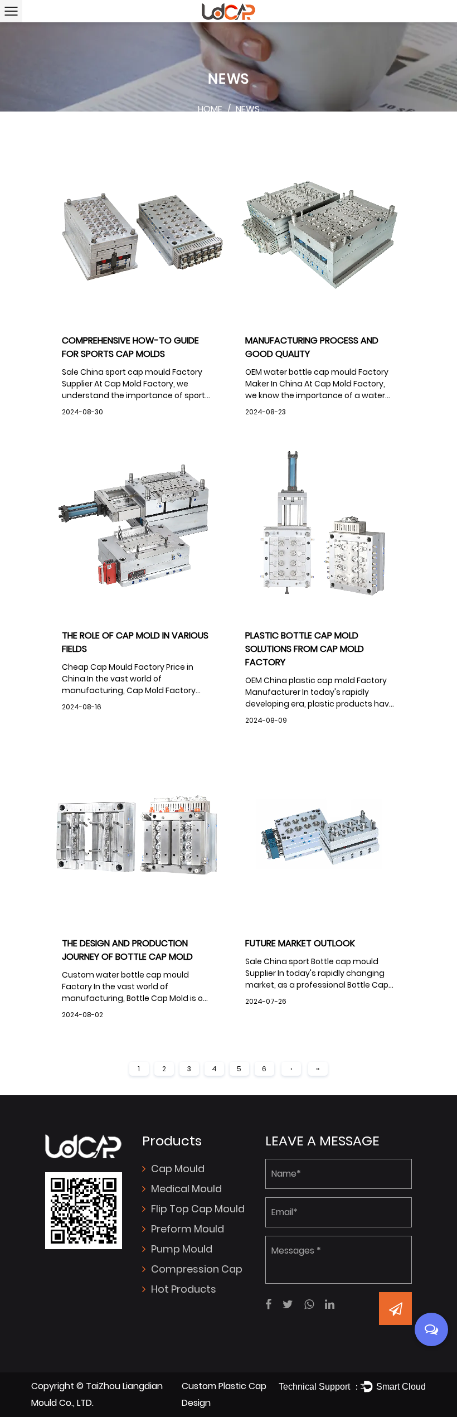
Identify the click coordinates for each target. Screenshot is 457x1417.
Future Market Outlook (300, 943)
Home (210, 109)
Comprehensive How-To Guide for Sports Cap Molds (130, 347)
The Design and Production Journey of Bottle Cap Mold (127, 950)
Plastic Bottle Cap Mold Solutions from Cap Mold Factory (304, 649)
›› (317, 1068)
